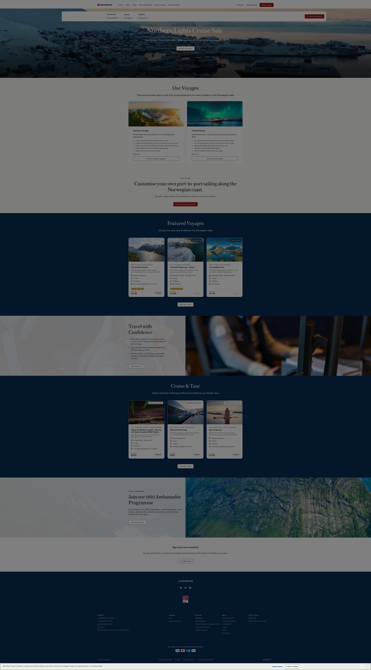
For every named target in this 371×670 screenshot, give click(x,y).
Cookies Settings (277, 666)
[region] (185, 666)
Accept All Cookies (292, 666)
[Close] (368, 666)
